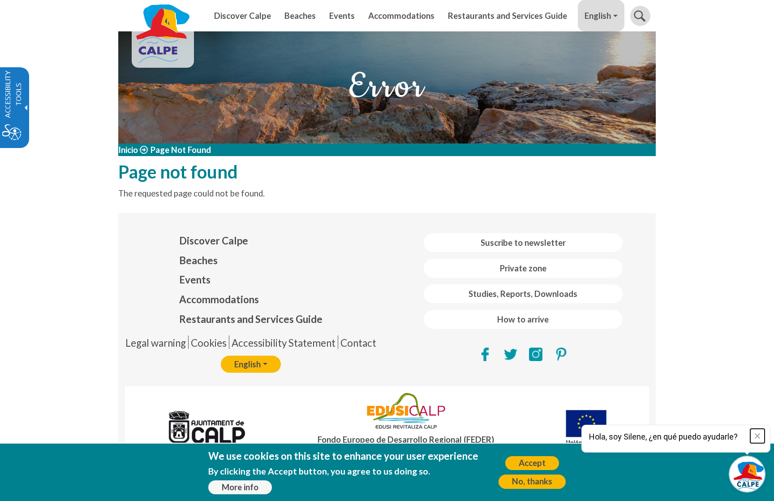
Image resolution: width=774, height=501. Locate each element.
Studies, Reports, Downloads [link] (523, 294)
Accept (532, 463)
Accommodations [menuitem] (401, 16)
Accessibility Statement (283, 343)
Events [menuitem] (342, 16)
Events (195, 280)
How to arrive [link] (523, 319)
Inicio (128, 150)
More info (240, 487)
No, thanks (532, 481)
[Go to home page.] (162, 15)
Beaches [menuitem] (300, 16)
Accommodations (219, 299)
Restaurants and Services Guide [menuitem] (507, 16)
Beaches (198, 260)
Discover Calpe (213, 241)
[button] (640, 16)
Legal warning (155, 343)
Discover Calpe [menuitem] (242, 16)
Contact (358, 343)
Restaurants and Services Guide (250, 319)
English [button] (598, 16)
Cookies (209, 343)
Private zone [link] (523, 268)
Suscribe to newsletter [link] (523, 243)
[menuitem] (250, 240)
